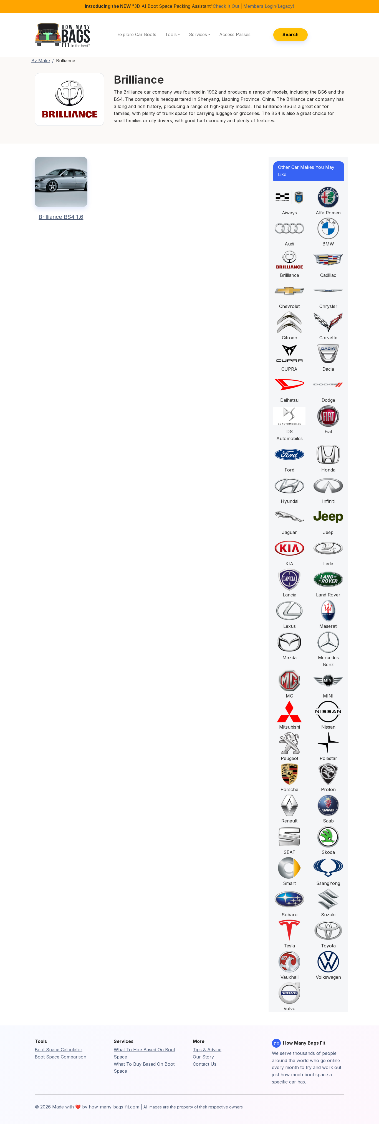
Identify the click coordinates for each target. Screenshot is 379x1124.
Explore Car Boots (136, 34)
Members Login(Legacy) (268, 6)
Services (198, 34)
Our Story (203, 1057)
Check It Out (226, 6)
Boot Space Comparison (60, 1057)
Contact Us (204, 1064)
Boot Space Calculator (58, 1049)
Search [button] (290, 34)
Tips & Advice (207, 1049)
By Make (40, 60)
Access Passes (235, 34)
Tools (171, 34)
